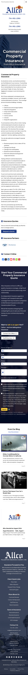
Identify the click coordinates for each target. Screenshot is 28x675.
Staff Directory (7, 338)
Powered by (15, 670)
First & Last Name (6, 347)
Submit (4, 409)
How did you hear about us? (8, 378)
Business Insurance (14, 615)
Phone (3, 361)
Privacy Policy (21, 669)
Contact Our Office (9, 333)
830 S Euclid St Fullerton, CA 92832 (14, 633)
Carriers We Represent (14, 599)
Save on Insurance (14, 610)
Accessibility (12, 669)
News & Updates (14, 605)
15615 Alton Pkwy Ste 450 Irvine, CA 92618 (14, 650)
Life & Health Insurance (14, 617)
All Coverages (14, 620)
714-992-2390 (14, 18)
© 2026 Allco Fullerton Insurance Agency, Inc (14, 664)
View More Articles (13, 432)
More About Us (14, 594)
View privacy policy (21, 414)
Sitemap (6, 669)
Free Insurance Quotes (7, 2)
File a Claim (14, 582)
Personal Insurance (14, 612)
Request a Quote (8, 231)
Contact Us (14, 625)
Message (4, 367)
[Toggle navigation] (26, 1)
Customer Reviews (14, 597)
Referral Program (14, 589)
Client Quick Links (14, 579)
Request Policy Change (14, 587)
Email (2, 354)
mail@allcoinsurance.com (14, 630)
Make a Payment (14, 584)
